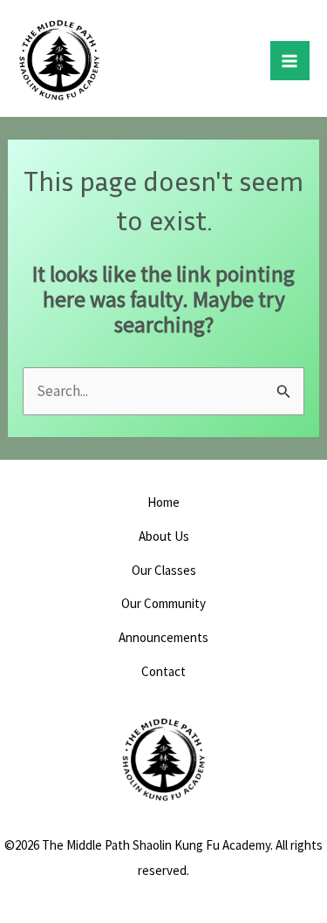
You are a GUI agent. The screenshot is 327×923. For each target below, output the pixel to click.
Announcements (163, 637)
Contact (163, 671)
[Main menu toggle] (290, 61)
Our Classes (164, 570)
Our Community (163, 603)
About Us (164, 536)
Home (163, 502)
